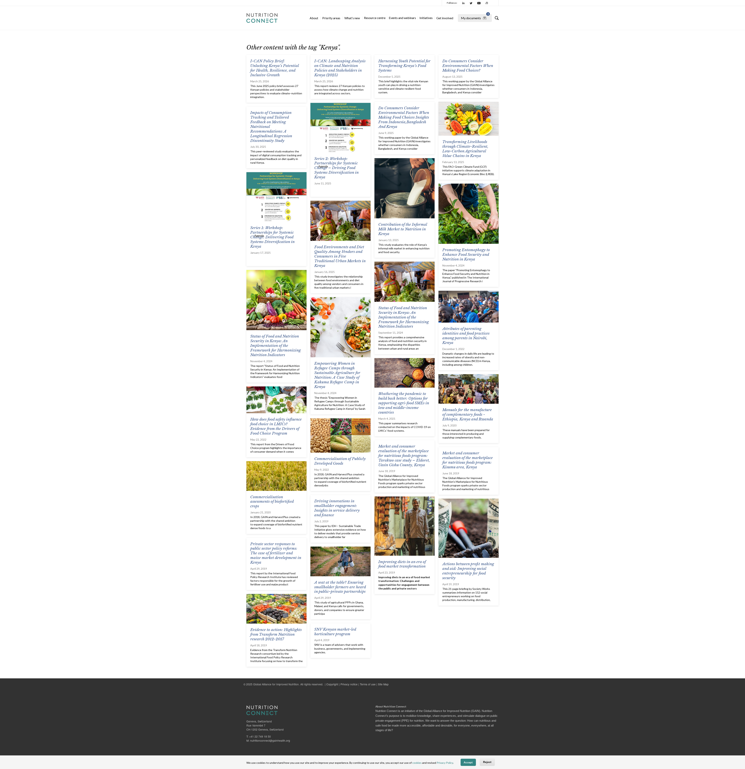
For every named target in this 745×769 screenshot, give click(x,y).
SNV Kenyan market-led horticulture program (335, 631)
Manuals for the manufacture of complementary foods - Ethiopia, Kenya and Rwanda (467, 414)
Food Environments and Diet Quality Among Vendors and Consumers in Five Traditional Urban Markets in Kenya (340, 256)
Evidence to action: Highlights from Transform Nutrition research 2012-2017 (276, 634)
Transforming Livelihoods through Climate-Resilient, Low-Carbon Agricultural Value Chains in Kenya (465, 149)
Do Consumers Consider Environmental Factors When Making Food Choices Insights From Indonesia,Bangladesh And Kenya (403, 117)
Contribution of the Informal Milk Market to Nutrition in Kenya (402, 229)
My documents (475, 17)
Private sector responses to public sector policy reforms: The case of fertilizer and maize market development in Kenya (275, 553)
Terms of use (368, 684)
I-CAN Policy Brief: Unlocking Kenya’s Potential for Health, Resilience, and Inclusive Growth (274, 68)
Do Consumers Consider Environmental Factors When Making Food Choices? (467, 66)
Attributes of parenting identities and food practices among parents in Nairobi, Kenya (465, 335)
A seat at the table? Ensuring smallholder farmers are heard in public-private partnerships (340, 587)
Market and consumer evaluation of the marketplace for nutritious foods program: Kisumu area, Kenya (467, 460)
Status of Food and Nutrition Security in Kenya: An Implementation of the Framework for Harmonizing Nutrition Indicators (275, 345)
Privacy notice (349, 684)
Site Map (383, 684)
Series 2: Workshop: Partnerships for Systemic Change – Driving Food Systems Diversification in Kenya (336, 168)
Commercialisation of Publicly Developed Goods (340, 461)
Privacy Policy (445, 762)
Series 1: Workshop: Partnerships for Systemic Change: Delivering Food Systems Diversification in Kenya (272, 237)
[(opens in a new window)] (463, 3)
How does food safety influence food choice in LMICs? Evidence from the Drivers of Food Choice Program (276, 426)
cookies (417, 762)
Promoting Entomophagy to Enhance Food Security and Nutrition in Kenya (466, 254)
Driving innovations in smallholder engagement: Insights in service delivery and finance (337, 508)
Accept (468, 762)
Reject (487, 762)
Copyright (332, 684)
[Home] (261, 18)
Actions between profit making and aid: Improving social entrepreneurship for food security (468, 571)
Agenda (323, 166)
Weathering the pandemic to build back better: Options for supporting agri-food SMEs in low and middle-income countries (403, 403)
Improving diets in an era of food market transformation (402, 564)
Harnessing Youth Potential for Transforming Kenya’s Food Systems (404, 66)
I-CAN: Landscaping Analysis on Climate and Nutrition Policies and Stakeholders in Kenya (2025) (340, 68)
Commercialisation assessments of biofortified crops (272, 502)
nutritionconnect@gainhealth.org (270, 740)
